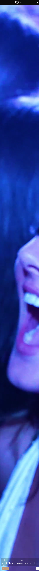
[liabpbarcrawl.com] (19, 2)
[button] (37, 2)
